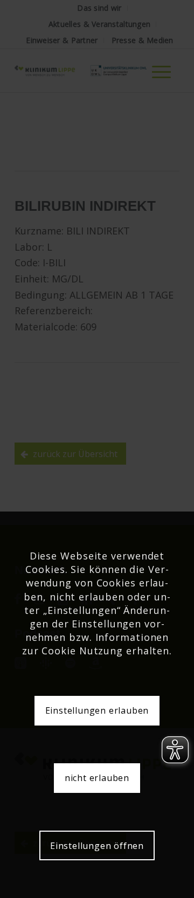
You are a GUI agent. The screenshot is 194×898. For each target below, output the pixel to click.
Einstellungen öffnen (97, 846)
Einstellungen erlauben (97, 710)
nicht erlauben (97, 778)
